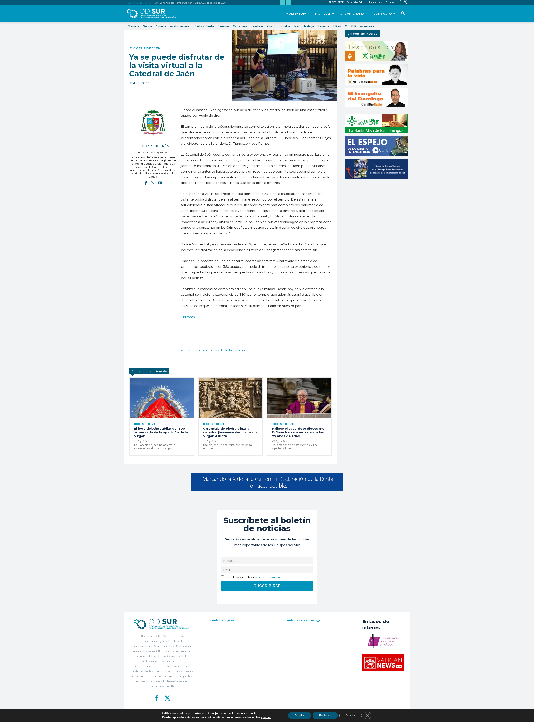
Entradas (188, 317)
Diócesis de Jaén (145, 48)
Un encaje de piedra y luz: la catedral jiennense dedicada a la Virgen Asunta (230, 432)
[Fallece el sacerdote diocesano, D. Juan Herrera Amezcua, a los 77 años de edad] (299, 398)
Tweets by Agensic (222, 620)
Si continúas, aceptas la (253, 577)
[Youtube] (160, 183)
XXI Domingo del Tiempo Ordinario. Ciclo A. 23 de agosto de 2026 (190, 2)
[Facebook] (400, 2)
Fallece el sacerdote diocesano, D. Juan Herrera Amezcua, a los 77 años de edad (298, 432)
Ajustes (351, 715)
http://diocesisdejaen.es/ (153, 152)
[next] (288, 2)
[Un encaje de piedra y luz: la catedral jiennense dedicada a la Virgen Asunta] (231, 398)
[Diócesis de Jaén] (153, 122)
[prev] (282, 2)
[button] (403, 13)
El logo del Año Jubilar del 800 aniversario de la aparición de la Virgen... (161, 432)
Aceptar (299, 715)
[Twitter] (405, 2)
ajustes (266, 717)
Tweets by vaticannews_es (302, 620)
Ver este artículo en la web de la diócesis (213, 350)
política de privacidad (268, 577)
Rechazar (325, 715)
